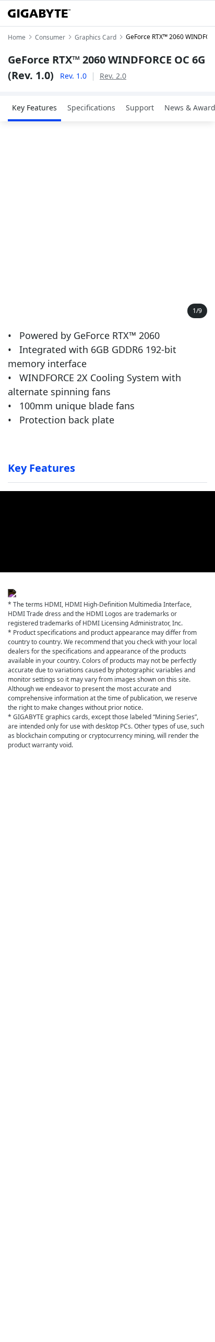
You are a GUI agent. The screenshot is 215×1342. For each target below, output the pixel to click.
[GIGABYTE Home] (39, 13)
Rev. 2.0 (113, 76)
